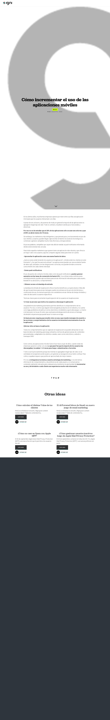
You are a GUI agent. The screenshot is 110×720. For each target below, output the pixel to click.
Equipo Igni (57, 111)
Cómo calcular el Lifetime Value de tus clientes (34, 406)
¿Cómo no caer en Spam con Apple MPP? (34, 434)
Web (55, 109)
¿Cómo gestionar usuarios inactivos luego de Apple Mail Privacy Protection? (75, 434)
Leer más (21, 417)
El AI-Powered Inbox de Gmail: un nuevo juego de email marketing (76, 406)
